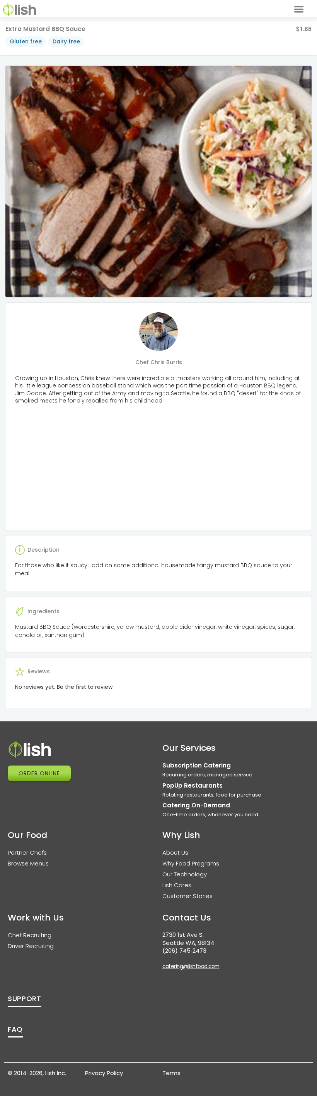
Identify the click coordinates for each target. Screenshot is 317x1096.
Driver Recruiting (31, 946)
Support (24, 998)
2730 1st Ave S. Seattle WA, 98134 (188, 939)
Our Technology (184, 874)
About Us (175, 852)
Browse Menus (28, 863)
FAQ (15, 1029)
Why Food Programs (190, 863)
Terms (171, 1073)
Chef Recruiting (29, 935)
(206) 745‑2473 (184, 950)
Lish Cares (176, 885)
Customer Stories (187, 896)
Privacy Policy (104, 1073)
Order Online (39, 773)
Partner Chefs (27, 852)
